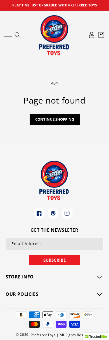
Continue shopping (54, 119)
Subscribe (54, 260)
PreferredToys (43, 334)
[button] (7, 35)
